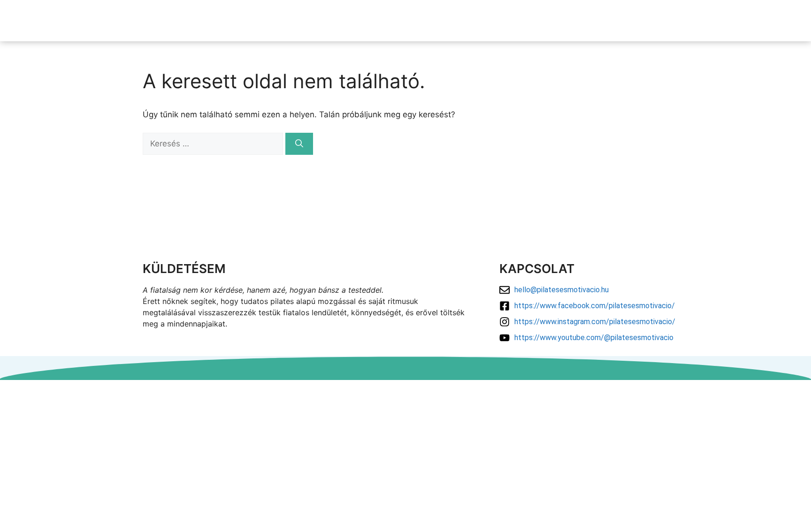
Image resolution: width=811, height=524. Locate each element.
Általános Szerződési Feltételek (406, 401)
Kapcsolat (696, 20)
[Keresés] (299, 144)
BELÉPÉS (749, 20)
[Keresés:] (214, 143)
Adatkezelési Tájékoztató (406, 390)
